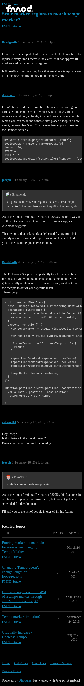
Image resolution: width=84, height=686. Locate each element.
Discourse (25, 680)
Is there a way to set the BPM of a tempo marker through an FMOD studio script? (24, 596)
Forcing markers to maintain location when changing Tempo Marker (23, 547)
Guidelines (39, 663)
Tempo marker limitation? (21, 617)
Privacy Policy (11, 671)
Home (6, 663)
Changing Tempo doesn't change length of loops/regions (20, 571)
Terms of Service (61, 663)
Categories (21, 663)
